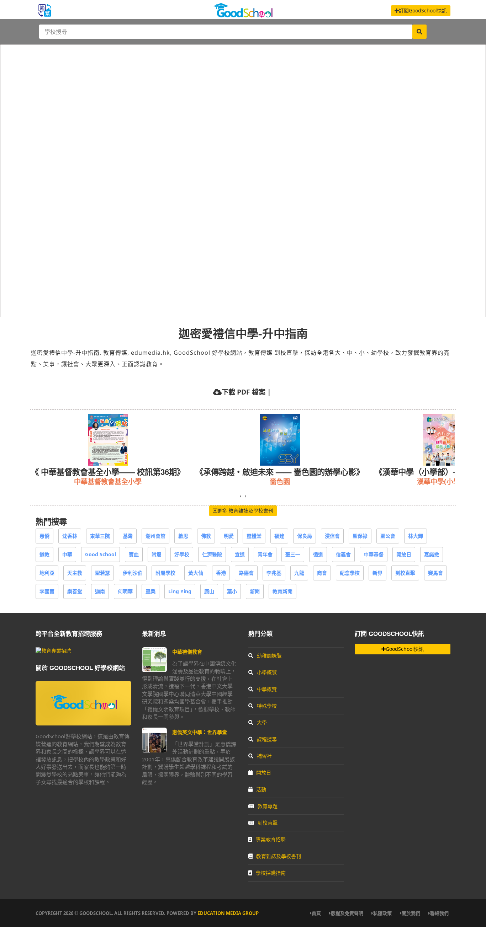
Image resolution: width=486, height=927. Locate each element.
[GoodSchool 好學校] (243, 15)
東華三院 (100, 535)
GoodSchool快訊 (405, 648)
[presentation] (240, 495)
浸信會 (332, 535)
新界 (377, 572)
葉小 (232, 591)
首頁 (316, 913)
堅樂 (150, 591)
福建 (279, 535)
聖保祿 (360, 535)
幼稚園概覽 (269, 655)
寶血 (134, 554)
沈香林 (69, 535)
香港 (221, 572)
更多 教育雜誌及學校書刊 (245, 510)
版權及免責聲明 (347, 913)
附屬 (157, 554)
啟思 (183, 535)
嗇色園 (280, 481)
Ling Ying (179, 591)
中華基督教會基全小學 (108, 481)
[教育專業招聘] (53, 650)
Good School (100, 554)
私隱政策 (382, 913)
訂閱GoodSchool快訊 (423, 10)
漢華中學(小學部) (443, 481)
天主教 (74, 572)
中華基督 (374, 554)
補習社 (264, 755)
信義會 (343, 554)
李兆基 (273, 572)
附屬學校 (165, 572)
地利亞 (46, 572)
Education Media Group (228, 913)
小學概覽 (267, 672)
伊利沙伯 (133, 572)
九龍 (299, 572)
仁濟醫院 (212, 554)
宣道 (240, 554)
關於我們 (411, 913)
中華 (67, 554)
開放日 (403, 554)
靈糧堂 (254, 535)
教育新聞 (282, 591)
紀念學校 (350, 572)
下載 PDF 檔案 (243, 392)
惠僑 (44, 535)
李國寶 (46, 591)
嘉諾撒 (431, 554)
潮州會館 (155, 535)
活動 (261, 789)
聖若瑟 (102, 572)
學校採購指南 (271, 872)
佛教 (206, 535)
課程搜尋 (267, 739)
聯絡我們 (439, 913)
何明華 (125, 591)
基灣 (128, 535)
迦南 (100, 591)
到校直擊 (405, 572)
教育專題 (268, 806)
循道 (318, 554)
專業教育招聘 (271, 839)
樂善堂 (74, 591)
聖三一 (292, 554)
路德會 (246, 572)
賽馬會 (435, 572)
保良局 (304, 535)
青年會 (265, 554)
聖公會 (387, 535)
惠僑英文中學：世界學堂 (199, 732)
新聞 (255, 591)
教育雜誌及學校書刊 (278, 856)
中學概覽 (267, 689)
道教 (44, 554)
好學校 (181, 554)
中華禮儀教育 (187, 651)
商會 (322, 572)
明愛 (229, 535)
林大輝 (415, 535)
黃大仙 (195, 572)
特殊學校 (267, 705)
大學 (262, 722)
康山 (209, 591)
